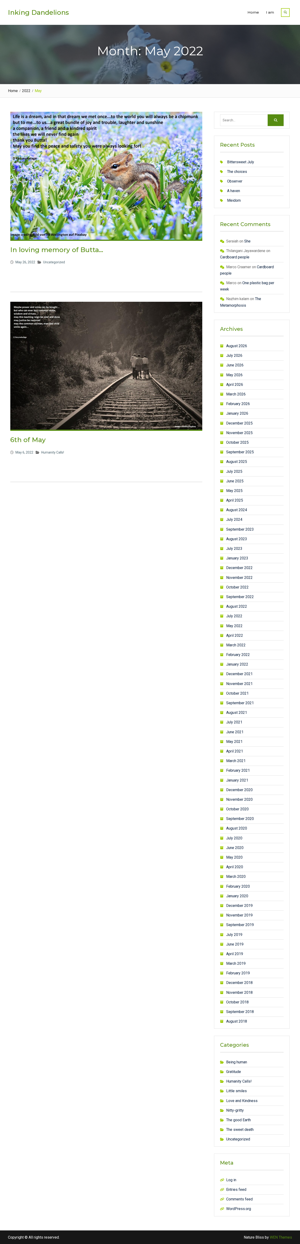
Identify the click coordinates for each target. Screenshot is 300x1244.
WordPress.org (238, 1209)
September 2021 (240, 703)
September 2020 (240, 818)
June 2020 (235, 847)
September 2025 (240, 452)
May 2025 (234, 490)
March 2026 (236, 394)
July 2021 (234, 722)
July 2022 (234, 616)
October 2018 (237, 1002)
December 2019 (239, 905)
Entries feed (236, 1189)
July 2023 (234, 548)
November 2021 (239, 684)
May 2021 (234, 741)
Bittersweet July (240, 162)
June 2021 (235, 732)
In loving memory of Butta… (56, 250)
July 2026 (234, 355)
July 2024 (234, 519)
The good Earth (238, 1120)
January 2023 (237, 558)
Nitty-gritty (235, 1110)
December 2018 (239, 982)
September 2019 (240, 925)
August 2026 (236, 346)
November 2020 (239, 799)
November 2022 (239, 577)
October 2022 (237, 587)
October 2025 (237, 442)
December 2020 (239, 790)
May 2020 (234, 857)
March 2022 (236, 645)
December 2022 (239, 568)
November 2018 (239, 992)
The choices (237, 171)
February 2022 (238, 654)
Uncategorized (54, 262)
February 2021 (238, 770)
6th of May (28, 440)
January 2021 (237, 780)
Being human (236, 1062)
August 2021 (236, 712)
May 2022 (234, 626)
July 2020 (234, 838)
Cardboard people (234, 257)
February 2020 (238, 886)
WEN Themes (281, 1237)
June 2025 (235, 481)
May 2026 (234, 375)
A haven (233, 191)
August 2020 (236, 828)
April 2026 (234, 384)
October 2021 (237, 693)
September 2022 (240, 597)
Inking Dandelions (38, 12)
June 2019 (235, 944)
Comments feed (239, 1199)
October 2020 (237, 809)
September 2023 (240, 529)
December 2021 (239, 674)
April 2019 (234, 954)
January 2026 (237, 413)
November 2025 (239, 433)
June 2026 (235, 365)
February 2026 (238, 404)
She (247, 241)
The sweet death (240, 1129)
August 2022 (236, 606)
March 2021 (236, 761)
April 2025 (234, 500)
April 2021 (234, 751)
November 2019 (239, 915)
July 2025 (234, 471)
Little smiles (236, 1091)
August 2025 (236, 461)
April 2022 (234, 635)
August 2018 (236, 1021)
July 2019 (234, 934)
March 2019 (236, 963)
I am (270, 12)
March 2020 (236, 876)
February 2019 (238, 973)
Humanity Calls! (52, 452)
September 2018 (240, 1011)
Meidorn (234, 200)
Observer (234, 181)
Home (253, 12)
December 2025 (239, 423)
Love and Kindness (242, 1101)
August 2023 (236, 539)
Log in (231, 1180)
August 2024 (236, 510)
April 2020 (234, 867)
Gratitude (233, 1071)
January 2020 (237, 896)
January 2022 (237, 664)
